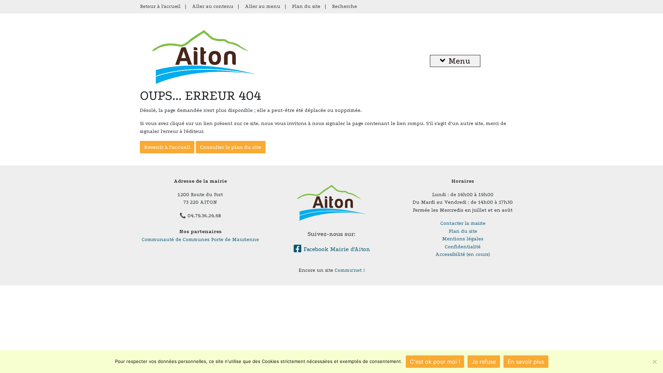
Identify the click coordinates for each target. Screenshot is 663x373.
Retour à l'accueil (160, 6)
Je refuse (484, 361)
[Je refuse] (654, 361)
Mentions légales (462, 239)
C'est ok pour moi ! (435, 361)
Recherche (344, 6)
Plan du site (306, 6)
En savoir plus (526, 361)
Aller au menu (262, 6)
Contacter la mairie (463, 223)
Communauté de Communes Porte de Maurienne (200, 239)
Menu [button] (459, 61)
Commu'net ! (350, 270)
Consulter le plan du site (230, 147)
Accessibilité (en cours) (462, 254)
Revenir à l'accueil (167, 147)
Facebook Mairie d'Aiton (336, 249)
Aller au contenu (212, 6)
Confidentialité (463, 247)
